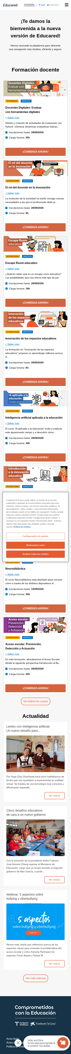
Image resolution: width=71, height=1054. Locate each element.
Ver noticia (54, 795)
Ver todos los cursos (35, 701)
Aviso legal (12, 1038)
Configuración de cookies (35, 536)
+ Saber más (12, 117)
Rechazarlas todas (35, 545)
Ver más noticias (36, 978)
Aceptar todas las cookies (35, 554)
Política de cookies (22, 527)
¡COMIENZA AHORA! (35, 151)
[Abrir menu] (66, 5)
